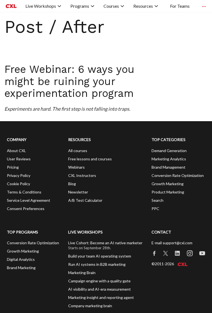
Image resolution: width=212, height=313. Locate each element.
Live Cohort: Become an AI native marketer (105, 242)
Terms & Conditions (24, 192)
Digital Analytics (21, 259)
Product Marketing (168, 192)
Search (157, 200)
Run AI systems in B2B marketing (97, 264)
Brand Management (169, 167)
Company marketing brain (90, 305)
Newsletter (78, 192)
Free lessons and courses (90, 158)
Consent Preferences (25, 208)
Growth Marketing (168, 183)
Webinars (76, 167)
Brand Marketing (21, 267)
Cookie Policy (18, 183)
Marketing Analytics (169, 158)
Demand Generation (169, 150)
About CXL (16, 150)
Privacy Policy (18, 175)
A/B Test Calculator (85, 200)
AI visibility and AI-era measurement (99, 289)
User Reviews (19, 158)
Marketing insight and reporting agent (101, 297)
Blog (72, 183)
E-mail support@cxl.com (172, 242)
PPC (155, 208)
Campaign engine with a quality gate (99, 280)
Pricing (13, 167)
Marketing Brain (82, 272)
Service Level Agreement (28, 200)
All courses (77, 150)
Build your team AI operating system (99, 256)
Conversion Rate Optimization (178, 175)
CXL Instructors (82, 175)
